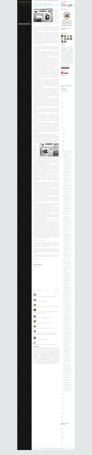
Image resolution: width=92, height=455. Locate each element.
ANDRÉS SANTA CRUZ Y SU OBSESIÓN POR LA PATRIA (66, 346)
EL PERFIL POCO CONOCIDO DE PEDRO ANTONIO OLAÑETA (67, 266)
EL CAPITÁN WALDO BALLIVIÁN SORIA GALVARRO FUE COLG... (67, 356)
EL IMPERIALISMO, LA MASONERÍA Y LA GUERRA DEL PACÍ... (67, 153)
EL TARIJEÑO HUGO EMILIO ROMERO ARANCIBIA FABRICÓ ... (67, 322)
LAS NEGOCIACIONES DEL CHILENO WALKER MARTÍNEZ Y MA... (67, 385)
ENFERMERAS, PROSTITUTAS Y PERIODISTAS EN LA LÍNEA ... (67, 158)
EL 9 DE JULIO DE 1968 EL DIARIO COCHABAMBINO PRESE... (67, 348)
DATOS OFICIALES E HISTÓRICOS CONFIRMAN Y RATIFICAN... (67, 326)
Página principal (63, 432)
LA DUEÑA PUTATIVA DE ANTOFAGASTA (66, 283)
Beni (19, 18)
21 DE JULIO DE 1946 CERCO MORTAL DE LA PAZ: (67, 251)
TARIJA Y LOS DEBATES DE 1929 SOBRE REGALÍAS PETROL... (67, 280)
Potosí (19, 17)
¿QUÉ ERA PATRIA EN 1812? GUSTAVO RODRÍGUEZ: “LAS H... (68, 241)
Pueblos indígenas (65, 59)
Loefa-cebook (61, 448)
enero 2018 (64, 412)
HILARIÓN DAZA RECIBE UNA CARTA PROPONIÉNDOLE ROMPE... (67, 292)
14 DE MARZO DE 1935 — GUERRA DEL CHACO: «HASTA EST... (68, 224)
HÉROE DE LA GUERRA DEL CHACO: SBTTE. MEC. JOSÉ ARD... (67, 297)
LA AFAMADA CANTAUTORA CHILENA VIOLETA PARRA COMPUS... (68, 339)
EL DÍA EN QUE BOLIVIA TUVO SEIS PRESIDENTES (67, 270)
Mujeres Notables (55, 359)
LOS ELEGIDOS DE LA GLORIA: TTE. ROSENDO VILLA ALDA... (67, 285)
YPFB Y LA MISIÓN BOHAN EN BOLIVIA (41, 339)
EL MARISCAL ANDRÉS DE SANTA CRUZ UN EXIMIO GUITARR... (67, 163)
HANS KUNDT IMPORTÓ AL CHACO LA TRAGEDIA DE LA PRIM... (67, 382)
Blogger (53, 363)
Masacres (36, 359)
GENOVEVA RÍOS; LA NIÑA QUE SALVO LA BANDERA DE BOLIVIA (45, 344)
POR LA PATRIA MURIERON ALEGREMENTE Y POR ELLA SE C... (68, 253)
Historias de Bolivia (24, 2)
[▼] (67, 124)
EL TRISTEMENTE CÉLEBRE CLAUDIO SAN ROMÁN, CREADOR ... (68, 380)
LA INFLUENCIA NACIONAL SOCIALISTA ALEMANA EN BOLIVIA (68, 166)
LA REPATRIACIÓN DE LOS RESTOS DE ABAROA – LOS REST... (68, 201)
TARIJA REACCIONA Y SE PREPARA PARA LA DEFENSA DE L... (67, 373)
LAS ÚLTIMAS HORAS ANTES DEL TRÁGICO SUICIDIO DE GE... (67, 263)
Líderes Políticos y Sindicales (51, 358)
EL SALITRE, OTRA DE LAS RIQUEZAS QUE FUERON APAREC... (68, 305)
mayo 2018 (64, 397)
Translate (74, 5)
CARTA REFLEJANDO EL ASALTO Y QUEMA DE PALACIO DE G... (67, 273)
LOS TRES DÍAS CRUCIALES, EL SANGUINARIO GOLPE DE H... (67, 256)
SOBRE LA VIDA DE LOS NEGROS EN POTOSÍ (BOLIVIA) (67, 295)
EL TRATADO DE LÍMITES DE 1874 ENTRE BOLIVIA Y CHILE (67, 317)
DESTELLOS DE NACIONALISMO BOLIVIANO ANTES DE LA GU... (67, 353)
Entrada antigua (56, 290)
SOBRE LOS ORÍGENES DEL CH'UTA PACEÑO (42, 323)
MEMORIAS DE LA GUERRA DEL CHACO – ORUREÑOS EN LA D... (67, 261)
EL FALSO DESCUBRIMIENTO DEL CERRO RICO (67, 173)
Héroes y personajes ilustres (42, 357)
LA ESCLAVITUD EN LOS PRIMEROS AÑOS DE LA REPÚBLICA (67, 309)
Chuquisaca (20, 9)
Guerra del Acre (36, 354)
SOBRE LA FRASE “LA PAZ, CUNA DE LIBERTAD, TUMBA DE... (67, 302)
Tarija (55, 362)
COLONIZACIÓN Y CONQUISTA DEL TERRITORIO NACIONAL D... (67, 358)
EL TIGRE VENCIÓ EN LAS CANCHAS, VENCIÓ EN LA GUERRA (67, 168)
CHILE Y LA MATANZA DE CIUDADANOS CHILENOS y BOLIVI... (68, 170)
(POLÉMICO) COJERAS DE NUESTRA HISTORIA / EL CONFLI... (67, 329)
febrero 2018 (64, 408)
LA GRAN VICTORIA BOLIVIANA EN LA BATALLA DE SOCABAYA (68, 236)
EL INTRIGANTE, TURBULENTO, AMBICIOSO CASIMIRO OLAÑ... (67, 268)
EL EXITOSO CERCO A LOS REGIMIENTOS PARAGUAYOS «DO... (68, 196)
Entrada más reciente (37, 290)
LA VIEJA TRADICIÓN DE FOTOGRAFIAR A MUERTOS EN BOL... (67, 214)
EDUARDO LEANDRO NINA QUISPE (40, 301)
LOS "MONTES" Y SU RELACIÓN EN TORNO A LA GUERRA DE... (67, 185)
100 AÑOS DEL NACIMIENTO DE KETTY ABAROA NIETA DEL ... (67, 287)
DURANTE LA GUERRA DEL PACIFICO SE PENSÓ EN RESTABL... (67, 222)
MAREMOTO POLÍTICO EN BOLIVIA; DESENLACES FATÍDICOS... (67, 365)
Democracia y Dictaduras (40, 348)
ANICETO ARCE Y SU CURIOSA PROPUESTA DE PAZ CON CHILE (67, 151)
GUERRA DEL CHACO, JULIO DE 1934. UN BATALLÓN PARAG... (67, 341)
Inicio (47, 290)
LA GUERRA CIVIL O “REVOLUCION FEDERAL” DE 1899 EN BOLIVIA (46, 306)
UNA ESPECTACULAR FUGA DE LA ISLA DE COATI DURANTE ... (67, 361)
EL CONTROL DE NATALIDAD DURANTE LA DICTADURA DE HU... (68, 161)
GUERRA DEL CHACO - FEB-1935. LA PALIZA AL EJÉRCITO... (67, 192)
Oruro (19, 14)
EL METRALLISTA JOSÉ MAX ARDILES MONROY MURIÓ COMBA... (68, 334)
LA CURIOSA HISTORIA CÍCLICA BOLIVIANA (67, 363)
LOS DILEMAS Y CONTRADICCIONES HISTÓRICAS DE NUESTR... (67, 336)
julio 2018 (63, 148)
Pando (62, 444)
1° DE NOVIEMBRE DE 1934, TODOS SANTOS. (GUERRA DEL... (67, 204)
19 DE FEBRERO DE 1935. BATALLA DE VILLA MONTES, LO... (67, 378)
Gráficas (53, 351)
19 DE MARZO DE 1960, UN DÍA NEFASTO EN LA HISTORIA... (67, 211)
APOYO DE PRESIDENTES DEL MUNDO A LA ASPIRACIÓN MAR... (68, 312)
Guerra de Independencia (51, 352)
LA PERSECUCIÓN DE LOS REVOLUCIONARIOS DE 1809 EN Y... (68, 331)
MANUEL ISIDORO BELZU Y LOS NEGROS (67, 231)
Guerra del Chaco (46, 354)
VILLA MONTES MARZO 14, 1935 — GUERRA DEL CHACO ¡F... (67, 219)
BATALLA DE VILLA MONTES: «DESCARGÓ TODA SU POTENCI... (67, 387)
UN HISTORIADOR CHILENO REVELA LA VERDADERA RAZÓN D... (67, 324)
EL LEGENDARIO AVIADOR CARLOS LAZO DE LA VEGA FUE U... (67, 248)
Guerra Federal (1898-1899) (45, 355)
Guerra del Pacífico (69, 50)
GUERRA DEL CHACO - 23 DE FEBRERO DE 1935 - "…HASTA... (67, 314)
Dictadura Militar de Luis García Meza (49, 350)
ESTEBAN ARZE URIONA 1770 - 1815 (67, 187)
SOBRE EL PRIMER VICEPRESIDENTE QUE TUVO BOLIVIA (67, 244)
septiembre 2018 (64, 140)
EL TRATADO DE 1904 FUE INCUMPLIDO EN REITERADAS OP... (68, 206)
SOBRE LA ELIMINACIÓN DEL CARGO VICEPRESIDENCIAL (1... (67, 227)
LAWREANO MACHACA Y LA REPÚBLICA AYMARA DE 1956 (67, 234)
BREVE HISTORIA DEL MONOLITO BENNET (67, 258)
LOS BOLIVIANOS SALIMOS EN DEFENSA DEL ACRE (67, 194)
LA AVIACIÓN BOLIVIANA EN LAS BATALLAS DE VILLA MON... (67, 275)
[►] (67, 93)
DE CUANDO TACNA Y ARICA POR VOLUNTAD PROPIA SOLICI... (67, 278)
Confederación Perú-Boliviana (55, 347)
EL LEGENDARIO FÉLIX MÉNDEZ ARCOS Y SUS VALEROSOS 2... (67, 319)
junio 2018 (64, 393)
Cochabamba (20, 13)
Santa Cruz (49, 362)
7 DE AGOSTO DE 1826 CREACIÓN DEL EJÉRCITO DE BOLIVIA (45, 296)
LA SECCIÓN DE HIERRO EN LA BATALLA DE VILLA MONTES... (67, 368)
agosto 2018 (64, 144)
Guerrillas (55, 355)
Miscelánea (44, 359)
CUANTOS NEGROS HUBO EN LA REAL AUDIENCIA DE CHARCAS (67, 246)
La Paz (19, 10)
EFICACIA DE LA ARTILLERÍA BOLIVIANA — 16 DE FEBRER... (67, 390)
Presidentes (51, 360)
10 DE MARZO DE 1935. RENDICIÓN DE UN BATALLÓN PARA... (68, 239)
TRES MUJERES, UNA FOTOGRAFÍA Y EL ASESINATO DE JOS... (67, 189)
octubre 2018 (64, 136)
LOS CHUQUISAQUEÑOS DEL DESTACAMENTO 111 (66, 217)
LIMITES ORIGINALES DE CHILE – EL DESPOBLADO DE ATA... (67, 351)
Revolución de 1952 (42, 362)
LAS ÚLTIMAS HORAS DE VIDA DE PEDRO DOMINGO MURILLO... (67, 290)
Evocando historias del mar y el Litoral (42, 351)
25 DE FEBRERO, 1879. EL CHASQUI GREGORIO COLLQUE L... (67, 300)
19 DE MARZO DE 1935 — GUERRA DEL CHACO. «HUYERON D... (68, 199)
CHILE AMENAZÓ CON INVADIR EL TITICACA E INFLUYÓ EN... (67, 180)
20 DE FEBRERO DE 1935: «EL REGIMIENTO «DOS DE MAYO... (67, 370)
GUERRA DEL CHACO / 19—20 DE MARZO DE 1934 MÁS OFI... (67, 209)
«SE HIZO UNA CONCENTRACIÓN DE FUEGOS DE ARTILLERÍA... (67, 175)
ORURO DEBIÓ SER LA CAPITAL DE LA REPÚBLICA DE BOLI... (68, 156)
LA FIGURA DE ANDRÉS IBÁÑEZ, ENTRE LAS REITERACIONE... (67, 307)
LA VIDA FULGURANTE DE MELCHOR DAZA (68, 375)
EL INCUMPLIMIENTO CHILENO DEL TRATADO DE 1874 (67, 229)
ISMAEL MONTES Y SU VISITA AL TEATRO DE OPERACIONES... (67, 178)
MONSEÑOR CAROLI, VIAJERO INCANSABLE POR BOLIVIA (44, 328)
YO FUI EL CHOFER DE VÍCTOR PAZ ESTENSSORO (67, 343)
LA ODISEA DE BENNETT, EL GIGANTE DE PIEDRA (68, 183)
